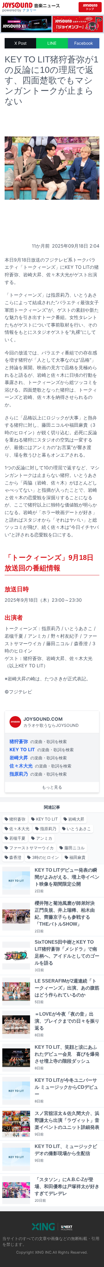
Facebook (83, 43)
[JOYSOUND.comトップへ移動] (90, 7)
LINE (51, 43)
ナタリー (29, 10)
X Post (20, 43)
